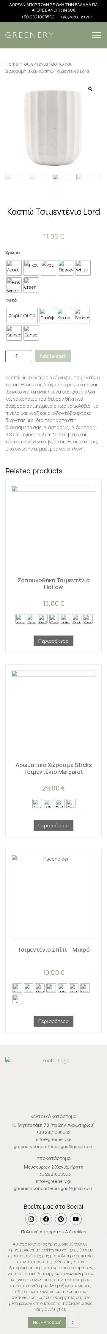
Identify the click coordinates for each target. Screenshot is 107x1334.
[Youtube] (76, 1219)
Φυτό (11, 300)
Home (11, 64)
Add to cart (53, 356)
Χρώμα (12, 253)
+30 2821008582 (37, 17)
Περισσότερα (53, 641)
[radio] (14, 267)
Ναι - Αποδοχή (47, 1322)
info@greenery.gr (76, 17)
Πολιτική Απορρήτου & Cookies (53, 1232)
